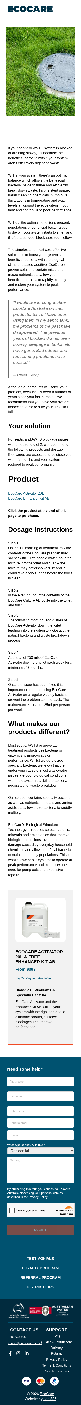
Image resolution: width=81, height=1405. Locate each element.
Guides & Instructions (57, 1342)
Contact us (24, 1329)
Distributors (40, 1287)
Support (56, 1329)
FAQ (56, 1336)
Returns (57, 1353)
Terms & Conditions (56, 1365)
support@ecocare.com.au (25, 1343)
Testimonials (40, 1259)
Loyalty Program (40, 1268)
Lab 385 (49, 1399)
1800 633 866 (17, 1337)
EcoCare (47, 1394)
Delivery (57, 1348)
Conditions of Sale (56, 1371)
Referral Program (40, 1278)
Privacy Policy (56, 1359)
